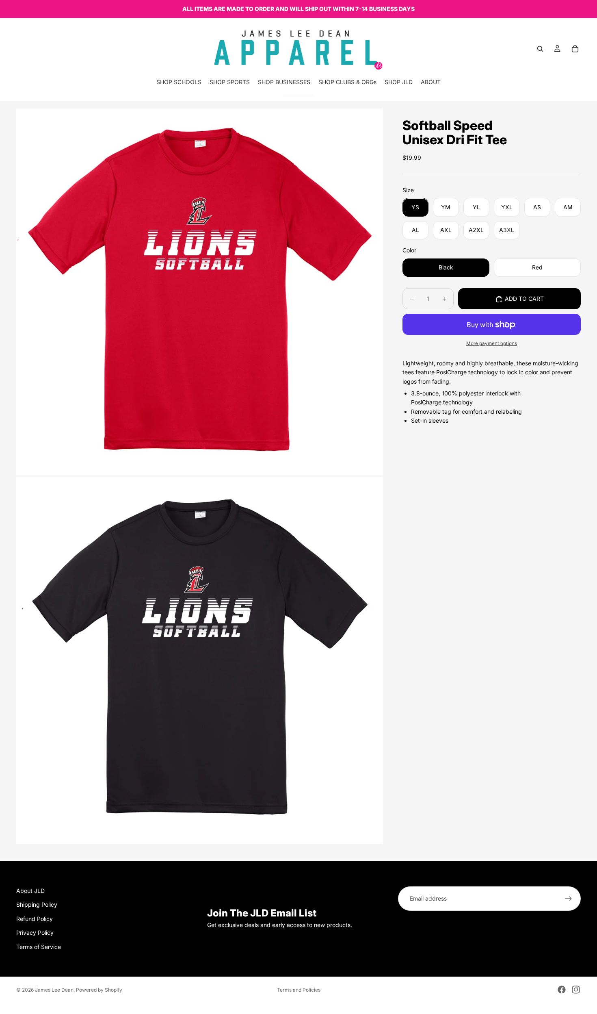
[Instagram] (576, 989)
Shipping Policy (36, 904)
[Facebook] (562, 989)
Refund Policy (34, 918)
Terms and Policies (298, 990)
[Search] (540, 49)
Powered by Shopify (99, 990)
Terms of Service (38, 946)
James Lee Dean (54, 990)
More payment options (491, 343)
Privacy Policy (35, 932)
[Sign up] (568, 898)
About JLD (30, 890)
